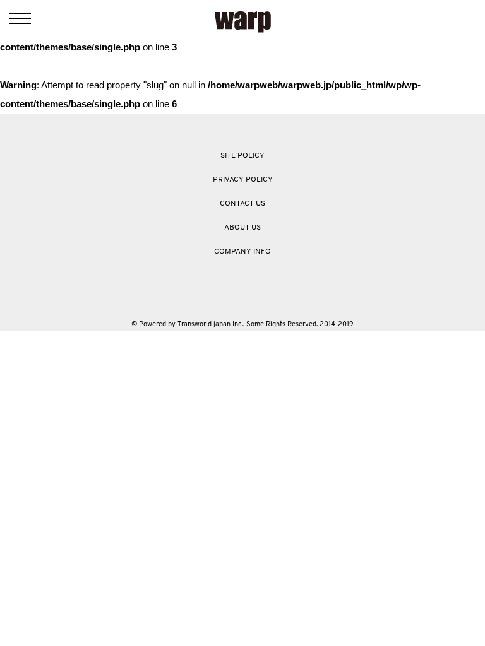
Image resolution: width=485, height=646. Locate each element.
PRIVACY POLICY (243, 180)
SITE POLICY (242, 156)
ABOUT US (242, 228)
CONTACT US (242, 204)
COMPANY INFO (242, 251)
